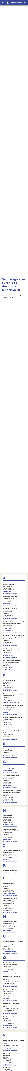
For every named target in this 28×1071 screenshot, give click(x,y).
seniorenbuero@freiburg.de (11, 702)
